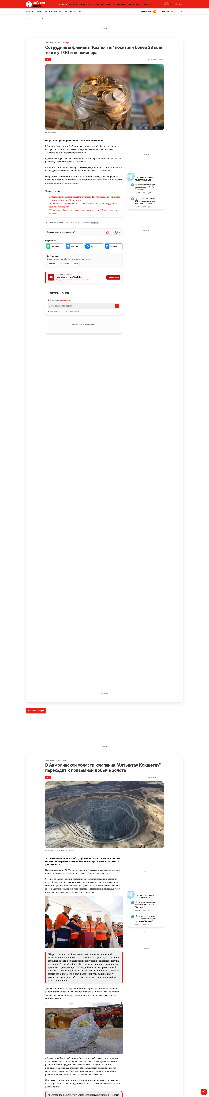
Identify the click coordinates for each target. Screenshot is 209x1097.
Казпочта (65, 264)
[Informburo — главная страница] (36, 4)
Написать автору (156, 60)
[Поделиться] (204, 1092)
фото (66, 760)
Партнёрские (134, 4)
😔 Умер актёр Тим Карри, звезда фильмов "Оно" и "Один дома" (145, 187)
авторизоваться (66, 300)
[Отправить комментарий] (117, 306)
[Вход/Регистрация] (175, 4)
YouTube (146, 4)
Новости (63, 4)
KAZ (181, 4)
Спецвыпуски (119, 4)
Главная (29, 18)
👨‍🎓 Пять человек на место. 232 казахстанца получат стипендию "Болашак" (146, 201)
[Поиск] (171, 4)
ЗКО (76, 264)
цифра (66, 43)
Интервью (105, 4)
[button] (172, 11)
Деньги (53, 264)
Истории (73, 4)
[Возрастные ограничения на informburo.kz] (166, 4)
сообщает (89, 873)
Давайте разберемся (89, 4)
